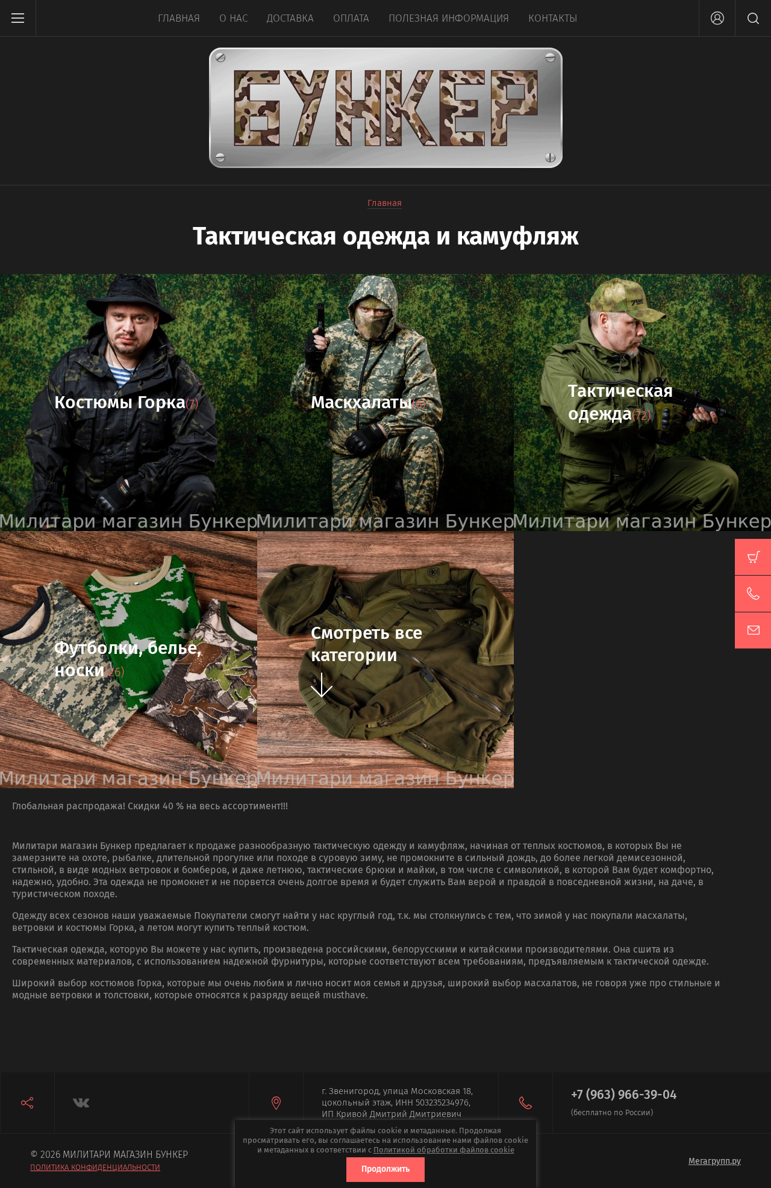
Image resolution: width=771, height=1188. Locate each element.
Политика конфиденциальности (95, 1167)
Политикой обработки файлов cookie (443, 1149)
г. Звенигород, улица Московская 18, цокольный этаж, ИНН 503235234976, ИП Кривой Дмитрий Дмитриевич (397, 1102)
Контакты (553, 18)
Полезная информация (449, 18)
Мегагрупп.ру (714, 1161)
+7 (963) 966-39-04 (624, 1094)
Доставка (290, 18)
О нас (233, 18)
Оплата (351, 18)
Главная (179, 18)
